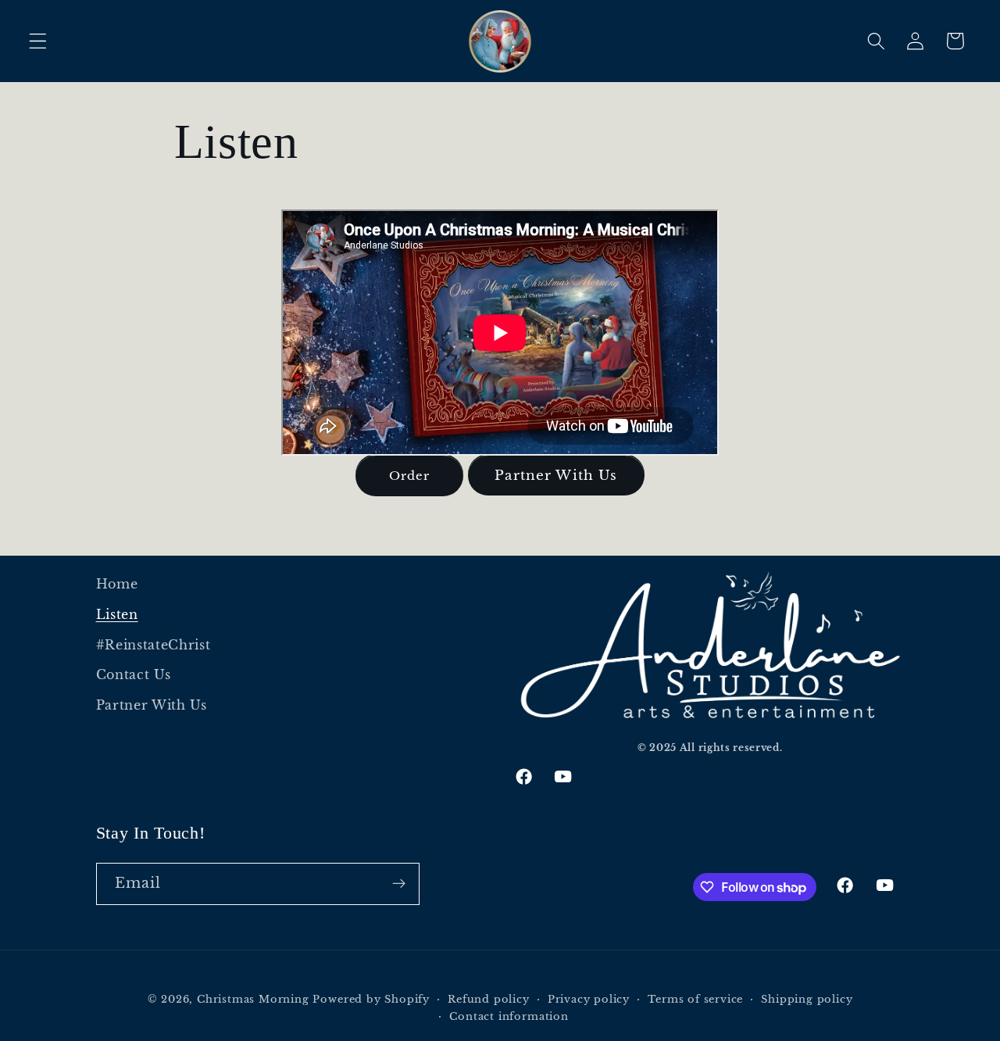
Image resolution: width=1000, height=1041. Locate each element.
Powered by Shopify (371, 999)
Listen (117, 614)
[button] (38, 41)
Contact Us (133, 674)
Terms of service (695, 999)
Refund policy (488, 999)
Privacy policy (589, 999)
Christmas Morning (253, 999)
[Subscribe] (399, 884)
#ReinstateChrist (153, 645)
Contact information (508, 1016)
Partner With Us (556, 475)
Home (117, 584)
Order (409, 475)
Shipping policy (806, 999)
